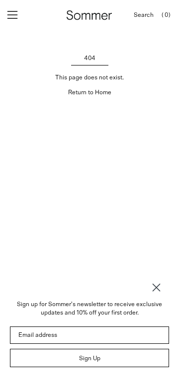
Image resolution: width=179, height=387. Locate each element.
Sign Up (89, 358)
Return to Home (89, 92)
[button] (144, 15)
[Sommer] (89, 15)
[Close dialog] (156, 287)
